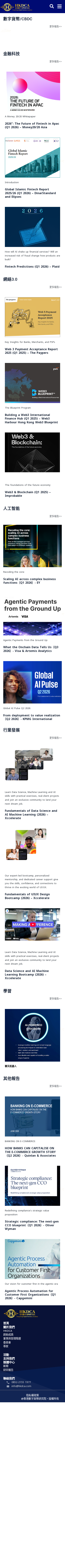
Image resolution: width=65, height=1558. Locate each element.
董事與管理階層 (12, 1339)
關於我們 (9, 1327)
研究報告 (8, 1370)
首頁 (6, 1323)
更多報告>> (55, 27)
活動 (6, 1355)
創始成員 (8, 1335)
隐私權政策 (32, 1395)
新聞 (5, 1366)
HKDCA (7, 1331)
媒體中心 (9, 1362)
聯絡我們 (9, 1378)
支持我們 (9, 1358)
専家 (5, 1346)
